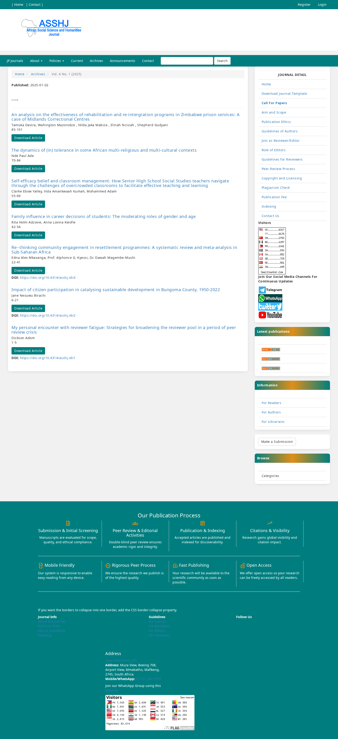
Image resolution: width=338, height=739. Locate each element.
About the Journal (51, 621)
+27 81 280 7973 (148, 679)
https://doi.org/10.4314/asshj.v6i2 (48, 315)
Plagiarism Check (276, 187)
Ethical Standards (51, 630)
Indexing (269, 206)
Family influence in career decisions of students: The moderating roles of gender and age (103, 216)
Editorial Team (49, 626)
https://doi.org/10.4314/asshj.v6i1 (48, 358)
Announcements (122, 61)
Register (304, 4)
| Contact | (34, 4)
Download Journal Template (284, 93)
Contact (148, 61)
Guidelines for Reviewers (282, 159)
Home (19, 74)
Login (322, 4)
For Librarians (273, 421)
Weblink (111, 690)
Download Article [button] (28, 138)
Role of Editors (274, 150)
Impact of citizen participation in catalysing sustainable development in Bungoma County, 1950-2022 (115, 289)
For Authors (271, 412)
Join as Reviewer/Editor (281, 140)
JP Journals (15, 61)
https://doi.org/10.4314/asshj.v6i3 (48, 277)
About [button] (35, 61)
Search (222, 61)
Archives (96, 61)
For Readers (271, 403)
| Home (17, 4)
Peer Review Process (278, 169)
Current (77, 61)
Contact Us (270, 216)
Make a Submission (277, 441)
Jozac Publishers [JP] (121, 660)
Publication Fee (274, 197)
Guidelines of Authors (280, 131)
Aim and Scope (274, 112)
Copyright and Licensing (282, 178)
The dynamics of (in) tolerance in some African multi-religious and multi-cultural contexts (104, 150)
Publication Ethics (276, 122)
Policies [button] (55, 61)
